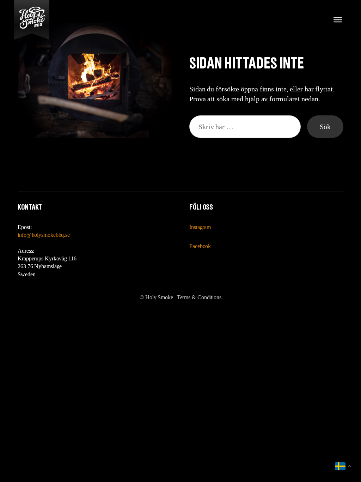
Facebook (200, 246)
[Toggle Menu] (338, 19)
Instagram (200, 227)
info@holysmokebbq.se (44, 235)
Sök (325, 127)
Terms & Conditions (199, 297)
